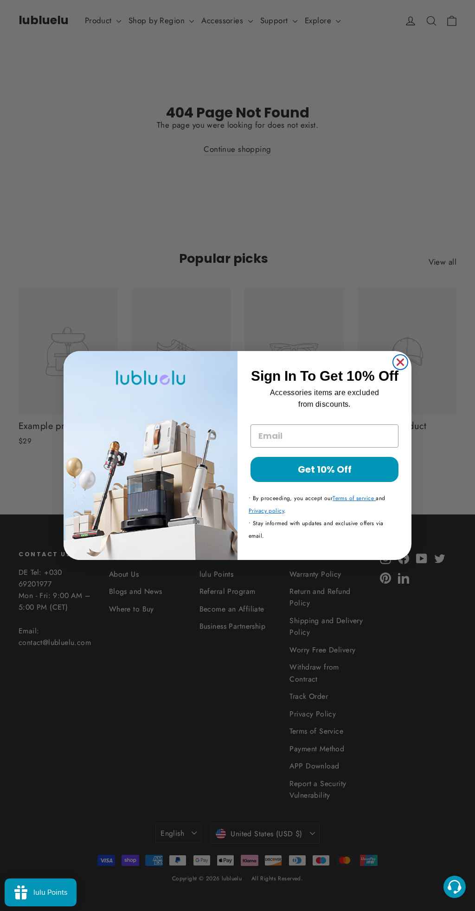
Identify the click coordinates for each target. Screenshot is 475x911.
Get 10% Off (325, 469)
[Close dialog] (400, 362)
